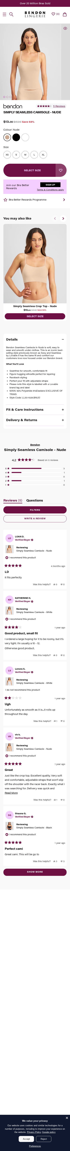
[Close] (67, 1118)
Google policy (49, 1132)
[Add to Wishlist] (61, 170)
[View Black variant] (16, 137)
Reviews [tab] (12, 501)
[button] (51, 106)
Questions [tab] (34, 501)
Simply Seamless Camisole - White (34, 612)
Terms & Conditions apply (50, 189)
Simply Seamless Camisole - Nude (34, 550)
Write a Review (41, 519)
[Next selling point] (64, 199)
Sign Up (50, 184)
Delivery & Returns (21, 420)
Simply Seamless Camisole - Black (34, 827)
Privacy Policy (34, 1132)
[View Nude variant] (7, 137)
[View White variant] (25, 137)
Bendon (35, 444)
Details (12, 339)
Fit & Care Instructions (24, 409)
